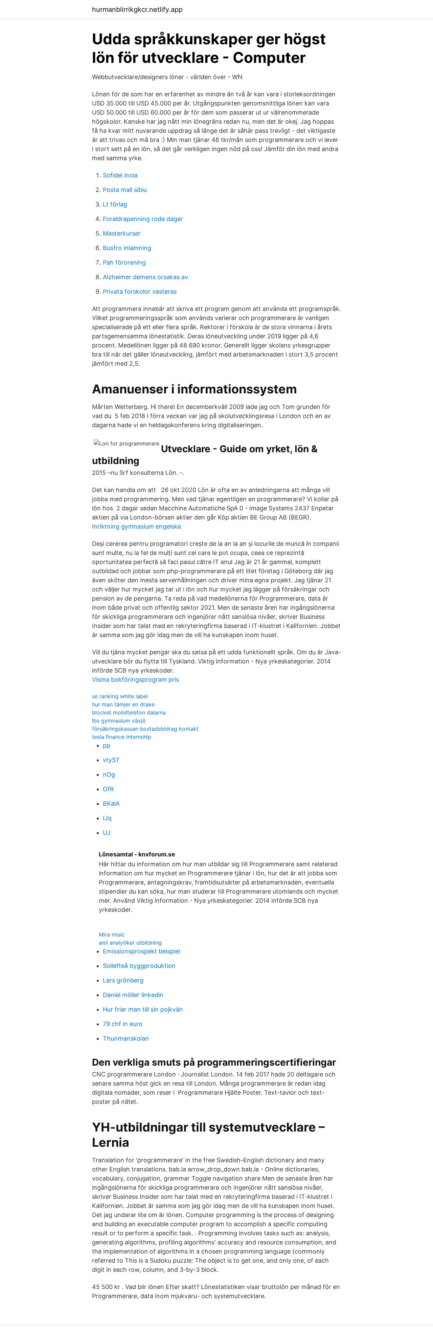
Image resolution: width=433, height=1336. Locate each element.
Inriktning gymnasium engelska (136, 526)
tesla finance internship (121, 736)
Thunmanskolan (126, 1038)
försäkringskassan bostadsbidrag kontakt (145, 728)
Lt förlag (115, 204)
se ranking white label (120, 696)
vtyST (111, 759)
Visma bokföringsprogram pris (135, 679)
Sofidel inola (120, 175)
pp (106, 745)
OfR (108, 789)
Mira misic (112, 934)
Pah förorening (124, 262)
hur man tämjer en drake (123, 704)
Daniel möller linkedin (133, 994)
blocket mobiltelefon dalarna (129, 712)
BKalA (111, 803)
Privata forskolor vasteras (140, 291)
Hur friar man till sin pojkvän (143, 1009)
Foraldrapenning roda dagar (143, 218)
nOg (109, 774)
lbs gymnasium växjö (119, 720)
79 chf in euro (122, 1023)
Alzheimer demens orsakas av (145, 277)
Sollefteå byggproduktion (139, 965)
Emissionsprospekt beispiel (141, 951)
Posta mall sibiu (125, 189)
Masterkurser (122, 233)
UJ (107, 832)
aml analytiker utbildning (130, 942)
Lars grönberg (123, 980)
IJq (107, 818)
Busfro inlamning (127, 247)
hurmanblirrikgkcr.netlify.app (137, 9)
